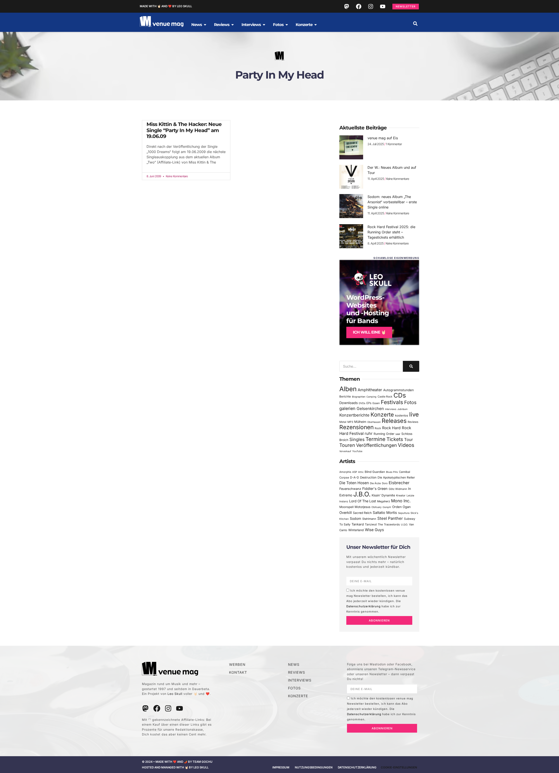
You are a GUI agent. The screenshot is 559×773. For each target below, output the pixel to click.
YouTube (357, 451)
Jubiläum (402, 409)
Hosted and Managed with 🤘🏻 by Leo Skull (175, 767)
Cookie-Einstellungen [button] (399, 767)
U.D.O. (404, 524)
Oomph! (387, 507)
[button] (415, 24)
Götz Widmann (398, 489)
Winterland (356, 530)
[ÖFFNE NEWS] (205, 25)
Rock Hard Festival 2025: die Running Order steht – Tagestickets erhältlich (391, 232)
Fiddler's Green (375, 488)
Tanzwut (371, 524)
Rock (378, 428)
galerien (347, 408)
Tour (408, 439)
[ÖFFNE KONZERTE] (315, 25)
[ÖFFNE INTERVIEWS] (264, 25)
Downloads (348, 403)
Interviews (390, 409)
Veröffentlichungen (376, 445)
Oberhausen (374, 422)
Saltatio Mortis (385, 512)
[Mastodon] (346, 6)
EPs (368, 403)
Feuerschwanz (350, 489)
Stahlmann (369, 518)
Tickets (394, 439)
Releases (394, 420)
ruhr (369, 433)
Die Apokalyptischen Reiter (396, 477)
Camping (371, 396)
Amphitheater (370, 389)
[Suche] (411, 366)
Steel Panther (390, 518)
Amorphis (345, 471)
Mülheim (360, 422)
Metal (342, 422)
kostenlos (401, 415)
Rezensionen (356, 427)
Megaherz (383, 501)
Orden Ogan (401, 507)
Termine (375, 439)
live (414, 414)
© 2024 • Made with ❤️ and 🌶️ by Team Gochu (177, 761)
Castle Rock (385, 396)
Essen (376, 403)
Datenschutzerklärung (363, 606)
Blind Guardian (375, 471)
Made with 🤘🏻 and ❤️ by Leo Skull (166, 6)
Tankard (358, 524)
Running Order (384, 434)
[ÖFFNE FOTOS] (287, 25)
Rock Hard (391, 427)
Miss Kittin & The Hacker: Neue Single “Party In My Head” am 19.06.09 (184, 130)
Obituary (376, 507)
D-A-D (354, 477)
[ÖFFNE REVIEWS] (233, 25)
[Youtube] (382, 6)
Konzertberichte (354, 415)
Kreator (400, 495)
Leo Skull (174, 694)
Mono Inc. (401, 500)
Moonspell (346, 507)
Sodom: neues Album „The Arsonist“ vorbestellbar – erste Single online (392, 202)
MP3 (350, 422)
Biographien (358, 396)
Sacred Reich (362, 513)
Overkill (345, 512)
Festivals (392, 402)
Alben (348, 389)
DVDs (362, 403)
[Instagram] (370, 6)
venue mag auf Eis (382, 138)
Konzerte (382, 414)
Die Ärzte (375, 483)
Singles (356, 439)
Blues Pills (392, 471)
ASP (354, 471)
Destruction (368, 477)
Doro (385, 483)
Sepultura (403, 513)
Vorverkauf (345, 451)
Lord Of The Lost (362, 501)
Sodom (355, 518)
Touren (347, 445)
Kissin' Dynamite (383, 495)
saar (397, 434)
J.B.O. (362, 494)
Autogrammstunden (398, 390)
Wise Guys (374, 529)
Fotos (410, 402)
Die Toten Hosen (354, 482)
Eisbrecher (399, 482)
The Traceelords (389, 524)
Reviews (413, 422)
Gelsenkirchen (370, 408)
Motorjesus (362, 507)
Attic (361, 471)
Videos (406, 445)
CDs (399, 395)
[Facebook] (358, 6)
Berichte (345, 396)
